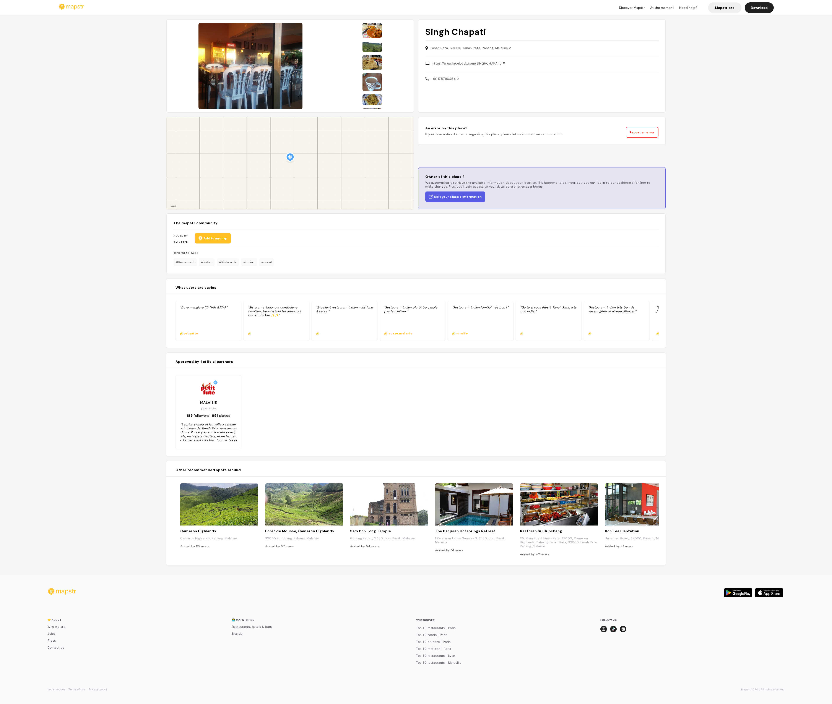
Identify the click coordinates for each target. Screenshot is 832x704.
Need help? (688, 8)
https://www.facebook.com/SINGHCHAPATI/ (467, 63)
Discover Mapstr (632, 8)
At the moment (662, 8)
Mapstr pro (724, 7)
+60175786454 (444, 79)
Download (759, 7)
